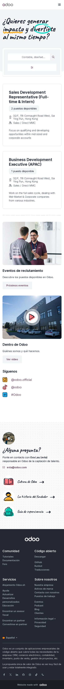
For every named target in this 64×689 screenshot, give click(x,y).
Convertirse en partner (14, 624)
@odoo (16, 387)
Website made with (28, 684)
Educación (8, 605)
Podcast (38, 605)
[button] (59, 4)
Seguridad (40, 626)
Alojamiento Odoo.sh (13, 585)
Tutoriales (8, 556)
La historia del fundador (33, 497)
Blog (36, 609)
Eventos (38, 601)
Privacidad (40, 622)
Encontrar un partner (13, 620)
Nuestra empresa (43, 585)
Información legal (44, 618)
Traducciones (41, 569)
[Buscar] (53, 57)
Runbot (38, 566)
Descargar (40, 556)
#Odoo (16, 395)
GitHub (38, 562)
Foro (4, 564)
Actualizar (7, 594)
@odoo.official (21, 380)
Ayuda (5, 590)
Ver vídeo (12, 359)
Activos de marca (43, 588)
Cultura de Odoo (28, 482)
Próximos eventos (17, 285)
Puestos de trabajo (44, 596)
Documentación (11, 560)
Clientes (38, 613)
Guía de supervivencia (31, 512)
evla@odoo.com (16, 467)
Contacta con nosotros (46, 592)
